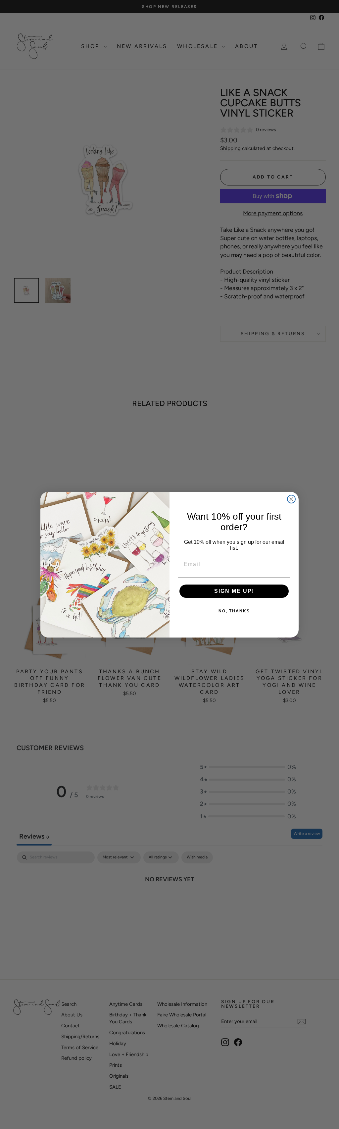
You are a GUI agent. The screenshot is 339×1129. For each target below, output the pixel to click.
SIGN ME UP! (234, 591)
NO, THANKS (234, 611)
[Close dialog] (291, 499)
